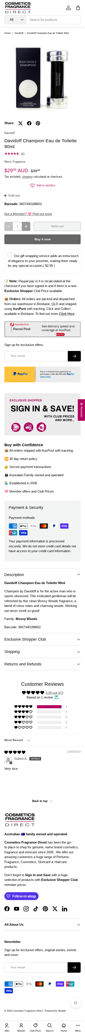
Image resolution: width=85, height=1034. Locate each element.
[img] (14, 752)
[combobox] (42, 19)
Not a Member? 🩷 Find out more (28, 214)
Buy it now (43, 239)
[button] (78, 8)
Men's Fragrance (14, 161)
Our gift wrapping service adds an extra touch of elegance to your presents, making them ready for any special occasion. (43, 260)
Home (7, 33)
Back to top (40, 801)
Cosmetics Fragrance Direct (28, 1010)
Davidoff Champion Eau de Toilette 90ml (48, 33)
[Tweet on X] (20, 123)
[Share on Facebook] (29, 123)
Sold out (57, 226)
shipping (27, 176)
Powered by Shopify (55, 1010)
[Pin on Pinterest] (38, 123)
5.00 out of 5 (54, 693)
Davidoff (19, 33)
